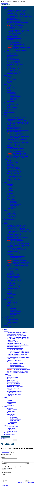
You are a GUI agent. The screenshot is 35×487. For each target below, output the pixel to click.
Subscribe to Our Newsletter (8, 467)
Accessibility (6, 485)
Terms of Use (21, 482)
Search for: (3, 457)
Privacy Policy (31, 482)
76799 (2, 481)
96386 (2, 463)
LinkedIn (6, 3)
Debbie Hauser (5, 452)
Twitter (2, 3)
